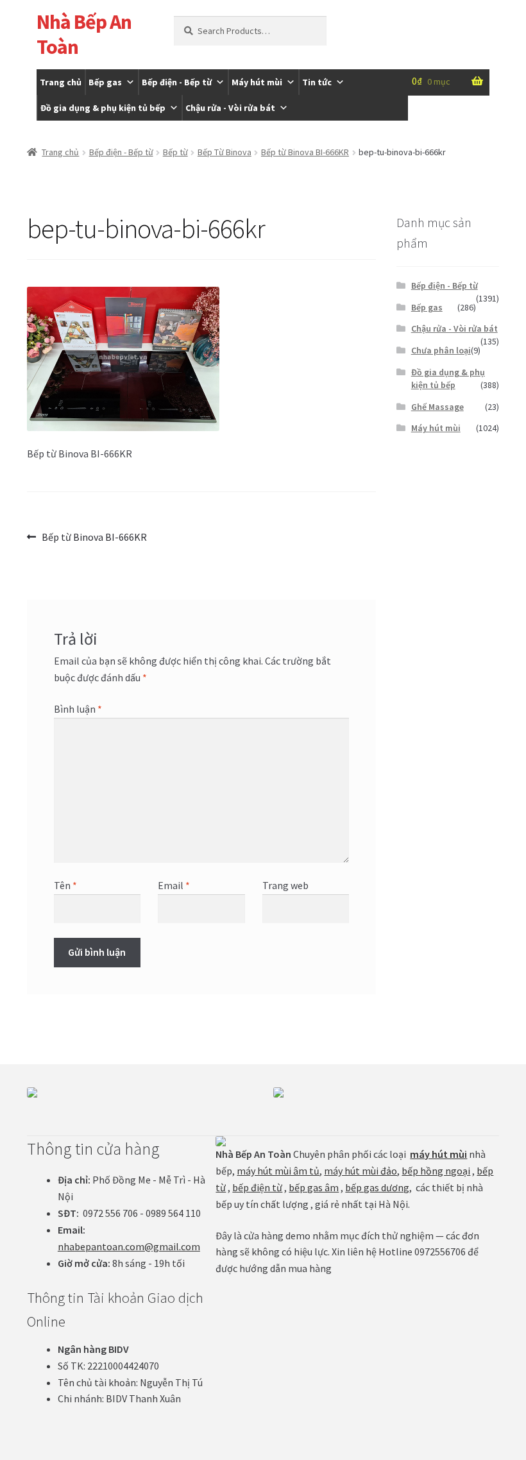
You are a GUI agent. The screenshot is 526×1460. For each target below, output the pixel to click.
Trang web (285, 885)
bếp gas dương (377, 1187)
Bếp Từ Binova (224, 152)
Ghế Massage (437, 406)
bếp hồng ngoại (436, 1170)
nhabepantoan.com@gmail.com (129, 1246)
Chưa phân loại (441, 350)
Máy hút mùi (257, 82)
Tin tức (317, 82)
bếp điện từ (257, 1187)
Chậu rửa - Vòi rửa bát (230, 108)
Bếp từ (175, 152)
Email (174, 885)
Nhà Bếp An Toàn (84, 34)
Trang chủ (60, 82)
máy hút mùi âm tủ (278, 1170)
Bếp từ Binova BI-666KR (305, 152)
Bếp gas (105, 82)
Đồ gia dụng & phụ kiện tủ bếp (102, 108)
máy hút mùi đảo (360, 1170)
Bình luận (78, 708)
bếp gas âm (314, 1187)
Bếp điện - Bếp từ (177, 82)
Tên (65, 885)
